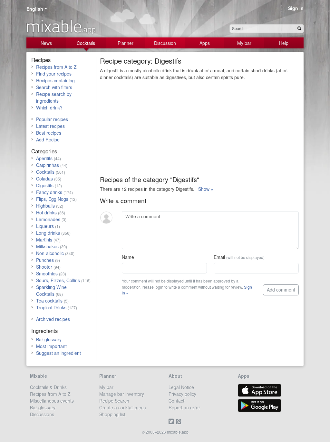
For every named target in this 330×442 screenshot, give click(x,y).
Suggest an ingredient (58, 353)
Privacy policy (182, 394)
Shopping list (112, 414)
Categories (44, 151)
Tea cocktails (49, 300)
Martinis (44, 239)
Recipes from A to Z (56, 67)
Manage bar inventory (121, 394)
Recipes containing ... (58, 80)
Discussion (165, 43)
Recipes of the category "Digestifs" (149, 179)
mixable (61, 25)
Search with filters (54, 87)
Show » (205, 189)
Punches (45, 260)
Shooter (44, 266)
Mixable (38, 376)
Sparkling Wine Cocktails (51, 290)
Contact (176, 400)
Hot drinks (46, 212)
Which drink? (49, 107)
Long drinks (48, 233)
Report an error (184, 407)
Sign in (296, 8)
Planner (125, 43)
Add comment (281, 289)
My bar (244, 43)
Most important (51, 346)
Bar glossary (49, 339)
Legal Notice (181, 387)
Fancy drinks (49, 192)
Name (128, 257)
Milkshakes (47, 246)
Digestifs (44, 185)
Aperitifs (44, 158)
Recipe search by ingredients (54, 97)
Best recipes (48, 132)
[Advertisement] (199, 130)
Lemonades (48, 219)
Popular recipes (52, 119)
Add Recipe (48, 139)
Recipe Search (114, 400)
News (46, 43)
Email (239, 257)
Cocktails (86, 43)
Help (283, 43)
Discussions (42, 414)
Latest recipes (50, 126)
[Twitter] (172, 421)
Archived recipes (53, 319)
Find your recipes (54, 73)
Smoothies (47, 273)
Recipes (41, 60)
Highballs (45, 205)
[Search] (299, 28)
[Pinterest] (179, 421)
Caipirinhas (47, 165)
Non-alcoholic (50, 253)
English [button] (34, 8)
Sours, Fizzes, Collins (58, 280)
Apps (204, 43)
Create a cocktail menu (122, 407)
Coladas (44, 178)
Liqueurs (45, 226)
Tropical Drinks (51, 307)
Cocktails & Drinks (48, 387)
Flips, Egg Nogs (52, 199)
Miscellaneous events (52, 400)
